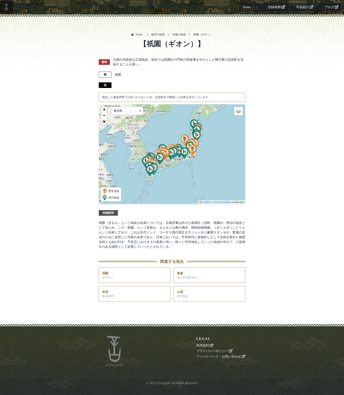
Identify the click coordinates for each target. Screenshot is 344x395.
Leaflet (206, 202)
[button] (197, 136)
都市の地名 (158, 34)
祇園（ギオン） (203, 34)
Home (246, 7)
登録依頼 (274, 7)
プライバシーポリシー (212, 351)
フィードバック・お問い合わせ (219, 356)
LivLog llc (163, 383)
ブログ (329, 7)
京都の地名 (179, 34)
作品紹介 (303, 7)
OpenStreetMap (222, 202)
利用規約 (203, 345)
